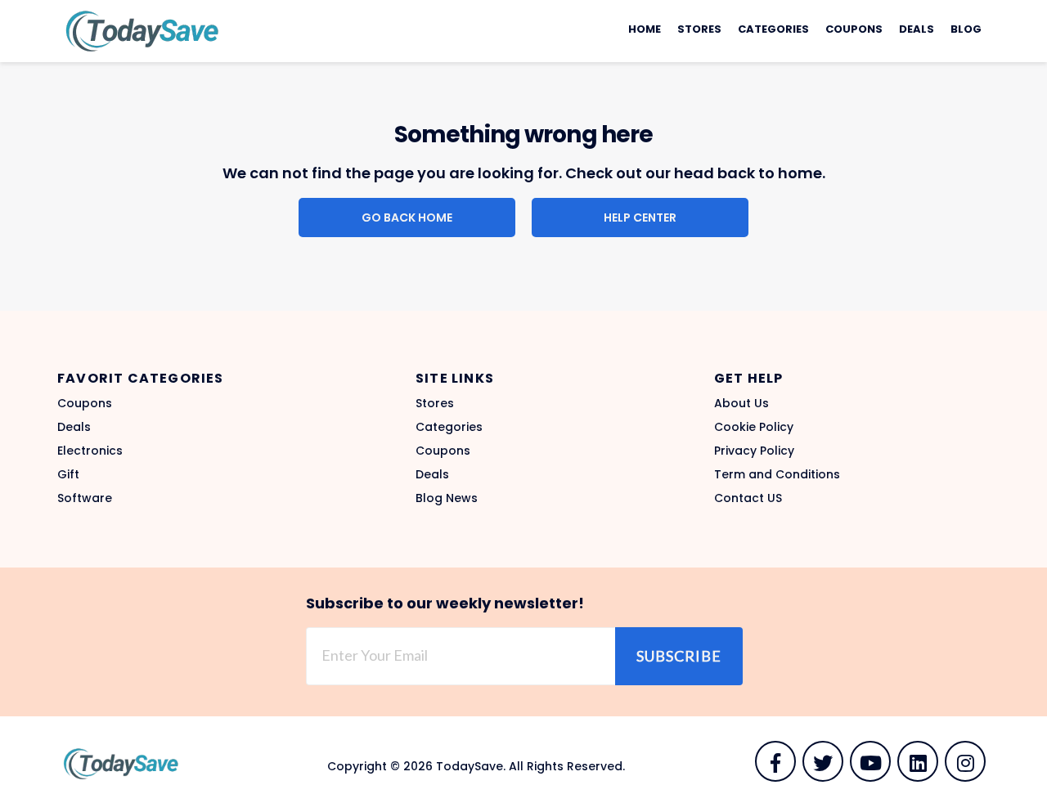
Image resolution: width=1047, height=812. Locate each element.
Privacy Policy (754, 450)
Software (84, 498)
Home (644, 29)
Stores (699, 29)
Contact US (748, 498)
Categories (773, 29)
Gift (68, 474)
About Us (741, 403)
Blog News (447, 498)
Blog (966, 29)
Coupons (854, 29)
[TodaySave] (139, 30)
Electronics (90, 450)
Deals (916, 29)
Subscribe (678, 656)
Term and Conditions (777, 474)
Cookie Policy (753, 427)
